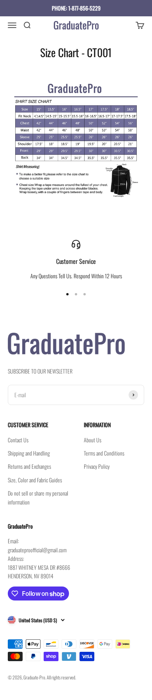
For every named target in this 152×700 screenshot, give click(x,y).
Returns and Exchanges (29, 466)
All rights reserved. (61, 677)
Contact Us (18, 440)
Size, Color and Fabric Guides (35, 480)
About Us (92, 440)
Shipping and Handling (29, 453)
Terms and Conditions (104, 453)
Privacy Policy (97, 466)
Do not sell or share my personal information (38, 497)
